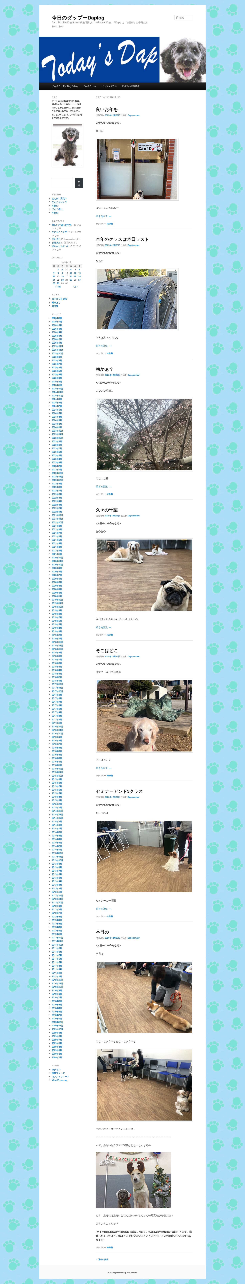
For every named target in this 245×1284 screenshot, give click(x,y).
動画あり (56, 302)
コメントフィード (60, 1076)
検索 (79, 183)
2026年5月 (57, 328)
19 (75, 276)
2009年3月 (57, 1050)
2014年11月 (57, 814)
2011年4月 (57, 965)
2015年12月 (57, 768)
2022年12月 (57, 473)
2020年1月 (57, 596)
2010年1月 (57, 1018)
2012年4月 (57, 923)
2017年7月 (57, 701)
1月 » (75, 286)
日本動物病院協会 (131, 86)
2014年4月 (57, 839)
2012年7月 (57, 912)
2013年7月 (57, 870)
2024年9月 (57, 399)
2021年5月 (57, 539)
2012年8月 (57, 909)
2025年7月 (57, 363)
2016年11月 (57, 729)
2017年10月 (57, 691)
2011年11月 (57, 941)
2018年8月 (57, 655)
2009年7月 (57, 1039)
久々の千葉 (107, 510)
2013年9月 (57, 863)
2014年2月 (57, 846)
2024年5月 (57, 413)
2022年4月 (57, 501)
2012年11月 (57, 898)
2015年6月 (57, 789)
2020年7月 (57, 575)
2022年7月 (57, 490)
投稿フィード (58, 1073)
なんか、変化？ (59, 198)
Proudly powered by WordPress (123, 1272)
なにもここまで (59, 231)
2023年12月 (57, 430)
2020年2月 (57, 592)
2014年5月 (57, 835)
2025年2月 (57, 381)
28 (54, 283)
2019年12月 (57, 599)
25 (71, 279)
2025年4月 (57, 374)
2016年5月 (57, 751)
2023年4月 (57, 458)
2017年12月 (57, 684)
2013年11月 (57, 856)
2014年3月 (57, 842)
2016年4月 (57, 754)
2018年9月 (57, 652)
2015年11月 (57, 772)
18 (71, 276)
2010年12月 (57, 979)
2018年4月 (57, 670)
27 (79, 279)
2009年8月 (57, 1036)
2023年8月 (57, 444)
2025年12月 (57, 346)
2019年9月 (57, 610)
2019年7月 (57, 617)
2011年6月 (57, 958)
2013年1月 (57, 891)
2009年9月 (57, 1032)
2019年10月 (57, 606)
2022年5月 (57, 497)
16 (62, 276)
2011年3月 (57, 969)
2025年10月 (57, 353)
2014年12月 (57, 810)
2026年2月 (57, 339)
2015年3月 (57, 800)
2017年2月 (57, 719)
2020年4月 (57, 585)
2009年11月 (57, 1025)
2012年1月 (57, 934)
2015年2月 (57, 803)
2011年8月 (57, 951)
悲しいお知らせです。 (63, 224)
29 (58, 283)
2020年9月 (57, 568)
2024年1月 (57, 427)
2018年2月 (57, 677)
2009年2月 (57, 1053)
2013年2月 (57, 888)
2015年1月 (57, 807)
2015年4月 (57, 796)
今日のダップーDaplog (78, 17)
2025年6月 (57, 367)
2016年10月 (57, 733)
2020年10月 (57, 564)
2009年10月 (57, 1029)
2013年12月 (57, 853)
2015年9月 (57, 779)
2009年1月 (57, 1057)
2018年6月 (57, 663)
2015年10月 (57, 775)
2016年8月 (57, 740)
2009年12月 (57, 1022)
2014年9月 (57, 821)
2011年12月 (57, 937)
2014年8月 (57, 824)
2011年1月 (57, 976)
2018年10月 (57, 648)
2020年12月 (57, 557)
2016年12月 (57, 726)
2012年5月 (57, 920)
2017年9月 (57, 694)
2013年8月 (57, 867)
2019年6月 (57, 620)
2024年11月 (57, 392)
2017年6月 (57, 705)
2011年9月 (57, 948)
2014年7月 (57, 828)
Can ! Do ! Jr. (90, 86)
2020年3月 (57, 589)
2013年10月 (57, 860)
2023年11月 (57, 434)
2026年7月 (57, 321)
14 (54, 276)
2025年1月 (57, 385)
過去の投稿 (102, 1259)
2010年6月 (57, 1001)
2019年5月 (57, 624)
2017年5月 (57, 708)
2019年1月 (57, 638)
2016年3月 (57, 758)
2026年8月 (57, 318)
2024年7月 (57, 406)
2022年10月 (57, 480)
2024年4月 (57, 416)
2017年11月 (57, 687)
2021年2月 (57, 550)
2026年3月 (57, 335)
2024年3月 (57, 420)
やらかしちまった (60, 245)
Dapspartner (134, 115)
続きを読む (104, 216)
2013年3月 (57, 884)
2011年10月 (57, 944)
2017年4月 (57, 712)
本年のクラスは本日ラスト (122, 239)
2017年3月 (57, 715)
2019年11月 (57, 603)
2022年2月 (57, 508)
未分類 (110, 223)
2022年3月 (57, 504)
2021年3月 (57, 546)
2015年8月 (57, 782)
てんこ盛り (57, 209)
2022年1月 (57, 511)
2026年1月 (57, 342)
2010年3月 (57, 1011)
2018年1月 (57, 680)
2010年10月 (57, 986)
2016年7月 (57, 743)
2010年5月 (57, 1004)
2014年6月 (57, 832)
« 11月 (58, 286)
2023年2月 (57, 466)
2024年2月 (57, 423)
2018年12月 (57, 641)
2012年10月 (57, 902)
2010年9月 (57, 990)
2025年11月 (57, 349)
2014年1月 (57, 849)
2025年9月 (57, 356)
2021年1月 (57, 554)
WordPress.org (59, 1080)
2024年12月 (57, 388)
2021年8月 (57, 529)
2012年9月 (57, 905)
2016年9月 (57, 736)
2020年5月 (57, 582)
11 (71, 272)
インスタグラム (109, 86)
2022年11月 (57, 476)
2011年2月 (57, 972)
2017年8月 (57, 698)
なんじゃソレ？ (59, 201)
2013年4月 (57, 881)
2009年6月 (57, 1043)
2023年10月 (57, 437)
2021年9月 (57, 525)
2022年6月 (57, 494)
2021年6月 (57, 536)
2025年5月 (57, 370)
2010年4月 (57, 1008)
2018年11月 (57, 645)
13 (79, 272)
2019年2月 (57, 635)
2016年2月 (57, 761)
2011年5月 (57, 962)
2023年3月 (57, 462)
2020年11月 (57, 561)
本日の (102, 932)
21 (54, 279)
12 (75, 272)
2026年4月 (57, 332)
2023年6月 (57, 451)
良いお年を (107, 109)
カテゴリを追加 (59, 298)
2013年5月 (57, 877)
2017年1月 (57, 722)
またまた (56, 238)
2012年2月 (57, 930)
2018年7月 (57, 659)
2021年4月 (57, 543)
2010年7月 (57, 997)
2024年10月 (57, 395)
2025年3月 (57, 377)
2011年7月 (57, 955)
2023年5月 (57, 455)
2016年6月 (57, 747)
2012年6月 (57, 916)
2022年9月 (57, 483)
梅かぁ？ (105, 369)
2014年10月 (57, 817)
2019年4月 (57, 627)
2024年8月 (57, 402)
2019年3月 (57, 631)
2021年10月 (57, 522)
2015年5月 (57, 793)
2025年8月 (57, 360)
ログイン (56, 1069)
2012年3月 (57, 927)
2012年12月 (57, 895)
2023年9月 (57, 441)
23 (62, 279)
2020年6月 (57, 578)
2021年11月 (57, 518)
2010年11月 (57, 983)
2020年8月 (57, 571)
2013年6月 (57, 874)
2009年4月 (57, 1046)
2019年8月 (57, 613)
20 (79, 276)
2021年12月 (57, 515)
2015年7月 (57, 786)
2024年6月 (57, 409)
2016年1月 (57, 765)
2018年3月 (57, 673)
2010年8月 (57, 993)
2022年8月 (57, 487)
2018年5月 (57, 666)
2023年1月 (57, 469)
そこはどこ (107, 650)
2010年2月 (57, 1015)
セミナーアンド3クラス (119, 791)
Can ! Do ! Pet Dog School (65, 86)
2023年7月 (57, 448)
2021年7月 (57, 532)
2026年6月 (57, 325)
